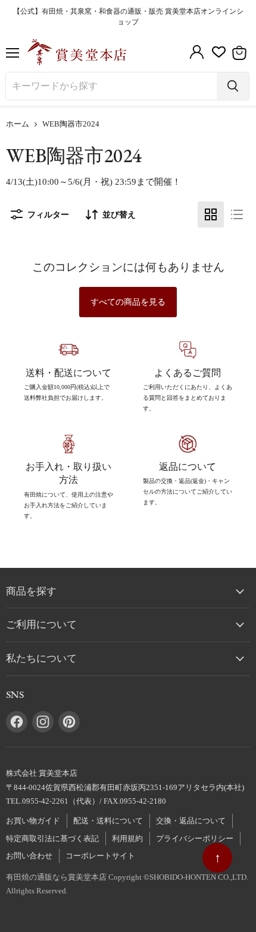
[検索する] (233, 86)
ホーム (17, 124)
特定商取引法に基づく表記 (52, 838)
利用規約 (127, 838)
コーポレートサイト (100, 855)
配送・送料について (108, 820)
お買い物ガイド (33, 820)
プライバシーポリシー (194, 838)
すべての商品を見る (128, 302)
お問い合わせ (29, 855)
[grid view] (211, 214)
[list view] (237, 214)
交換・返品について (191, 820)
